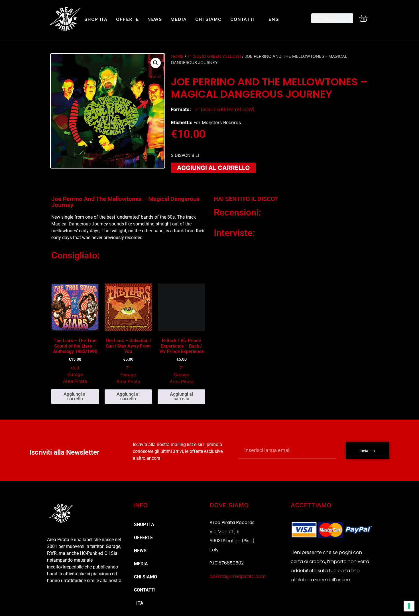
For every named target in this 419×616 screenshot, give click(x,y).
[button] (155, 63)
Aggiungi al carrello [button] (75, 396)
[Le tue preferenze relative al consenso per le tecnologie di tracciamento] (409, 606)
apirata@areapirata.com (238, 576)
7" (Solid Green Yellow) (214, 56)
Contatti (242, 19)
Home (177, 56)
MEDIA (178, 19)
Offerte (127, 19)
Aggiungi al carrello (213, 167)
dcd (75, 367)
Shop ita (95, 19)
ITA (138, 603)
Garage (75, 374)
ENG (271, 19)
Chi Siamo (208, 19)
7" (128, 368)
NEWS (154, 19)
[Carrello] (363, 18)
